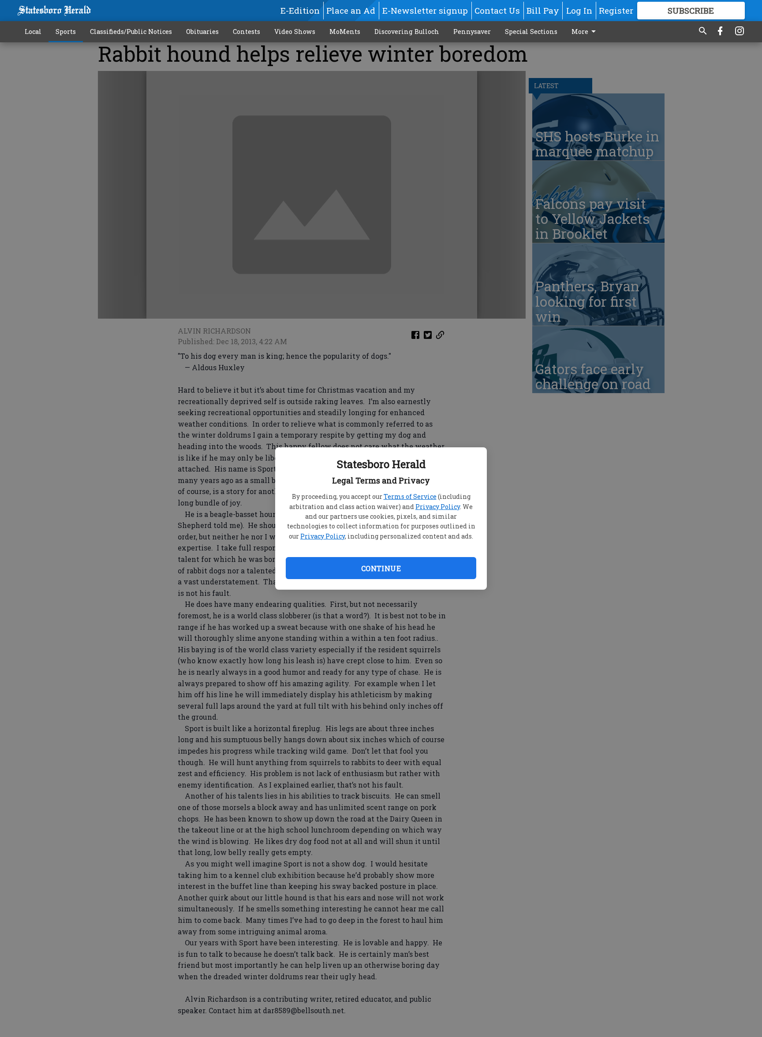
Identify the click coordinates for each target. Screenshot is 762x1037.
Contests (246, 31)
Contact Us (497, 10)
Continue (381, 568)
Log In (579, 10)
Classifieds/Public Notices (131, 31)
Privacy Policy (437, 506)
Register (616, 10)
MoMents (344, 31)
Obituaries (202, 31)
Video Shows (294, 31)
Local (33, 31)
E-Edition (300, 10)
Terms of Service (410, 496)
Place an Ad (350, 10)
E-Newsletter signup (425, 10)
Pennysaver (472, 31)
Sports (66, 31)
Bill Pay (543, 10)
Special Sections (531, 31)
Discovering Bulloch (406, 31)
